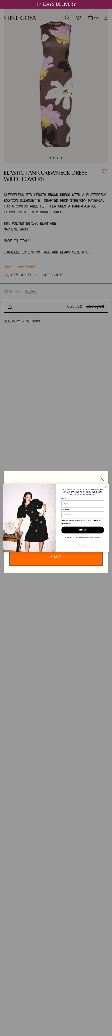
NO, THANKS (82, 544)
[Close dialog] (105, 487)
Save (56, 557)
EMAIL (63, 498)
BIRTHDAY (65, 509)
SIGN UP (82, 530)
